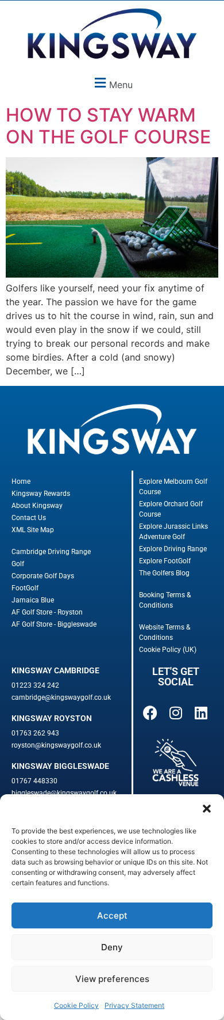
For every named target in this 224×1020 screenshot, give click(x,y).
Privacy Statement (134, 1005)
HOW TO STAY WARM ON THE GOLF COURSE (108, 126)
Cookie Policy (76, 1005)
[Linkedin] (201, 713)
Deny (112, 947)
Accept (112, 915)
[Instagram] (175, 713)
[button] (207, 808)
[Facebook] (150, 713)
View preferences (112, 978)
